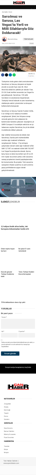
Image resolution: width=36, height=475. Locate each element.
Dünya (5, 16)
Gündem (6, 24)
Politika (6, 41)
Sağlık (5, 37)
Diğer (5, 49)
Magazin (6, 32)
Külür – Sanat (8, 28)
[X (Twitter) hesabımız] (11, 471)
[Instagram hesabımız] (17, 471)
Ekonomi (6, 20)
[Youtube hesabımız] (22, 471)
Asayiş (5, 45)
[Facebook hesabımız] (6, 471)
